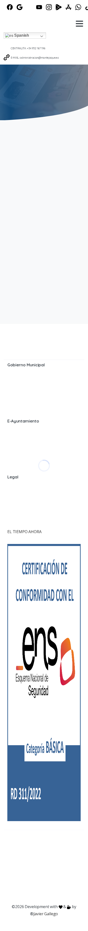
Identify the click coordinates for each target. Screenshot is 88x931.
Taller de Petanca (32, 208)
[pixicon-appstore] (73, 846)
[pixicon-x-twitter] (24, 846)
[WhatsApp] (78, 7)
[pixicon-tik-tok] (49, 853)
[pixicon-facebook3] (15, 846)
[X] (29, 7)
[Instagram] (49, 7)
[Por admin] (13, 180)
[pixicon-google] (54, 846)
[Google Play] (59, 7)
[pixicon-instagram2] (34, 846)
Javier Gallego (45, 913)
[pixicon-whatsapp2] (39, 853)
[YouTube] (39, 7)
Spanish (21, 35)
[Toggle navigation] (79, 23)
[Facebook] (10, 7)
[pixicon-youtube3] (44, 846)
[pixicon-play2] (63, 846)
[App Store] (68, 7)
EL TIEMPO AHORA (24, 531)
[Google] (19, 7)
